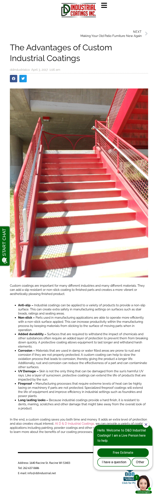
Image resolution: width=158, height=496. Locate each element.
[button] (13, 78)
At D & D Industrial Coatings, (75, 423)
